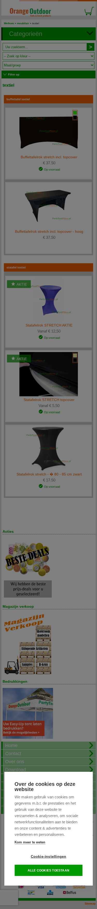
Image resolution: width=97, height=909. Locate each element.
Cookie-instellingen (48, 856)
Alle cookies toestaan (48, 870)
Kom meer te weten (29, 842)
